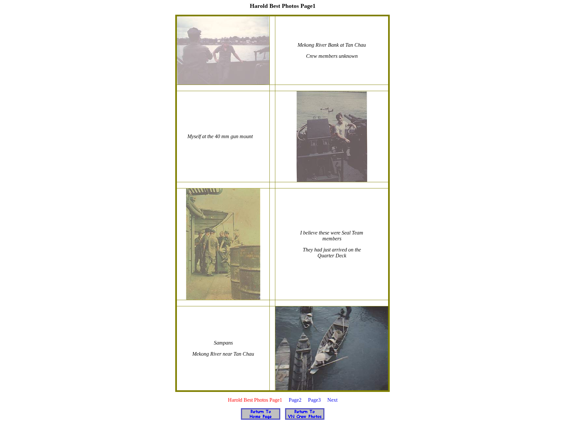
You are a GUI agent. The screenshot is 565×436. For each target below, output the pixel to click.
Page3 (314, 400)
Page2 (295, 400)
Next (332, 400)
